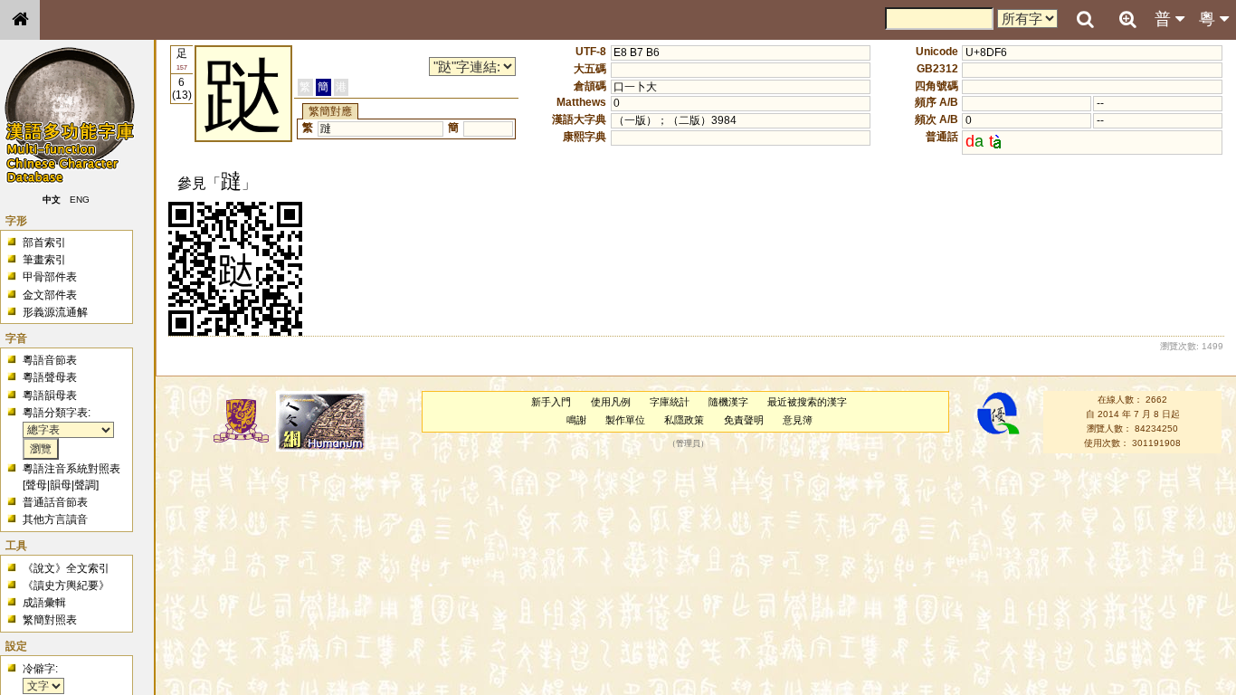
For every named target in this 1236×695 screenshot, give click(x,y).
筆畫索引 (44, 259)
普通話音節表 (55, 502)
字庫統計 (669, 401)
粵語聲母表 (50, 377)
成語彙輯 (44, 602)
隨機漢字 (728, 401)
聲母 (36, 485)
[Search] (1085, 20)
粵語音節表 (50, 360)
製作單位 (625, 419)
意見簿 (798, 419)
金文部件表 (50, 295)
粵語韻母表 (50, 395)
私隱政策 (684, 419)
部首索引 (44, 242)
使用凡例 (611, 401)
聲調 (85, 485)
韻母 (60, 485)
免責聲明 (744, 419)
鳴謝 (576, 419)
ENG (80, 200)
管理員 (688, 443)
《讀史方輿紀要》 (66, 585)
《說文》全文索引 (66, 568)
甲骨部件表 (50, 277)
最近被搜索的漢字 (807, 401)
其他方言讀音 (55, 519)
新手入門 (551, 401)
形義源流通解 (55, 312)
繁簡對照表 (50, 620)
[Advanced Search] (1127, 19)
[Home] (20, 20)
